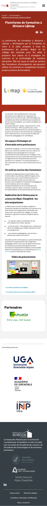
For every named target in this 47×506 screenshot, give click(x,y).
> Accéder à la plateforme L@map (16, 287)
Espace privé (15, 493)
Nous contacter (23, 502)
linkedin (5, 484)
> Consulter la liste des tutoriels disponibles (20, 292)
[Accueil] (4, 5)
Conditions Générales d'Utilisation (23, 498)
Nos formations (15, 15)
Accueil (4, 15)
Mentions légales (30, 493)
